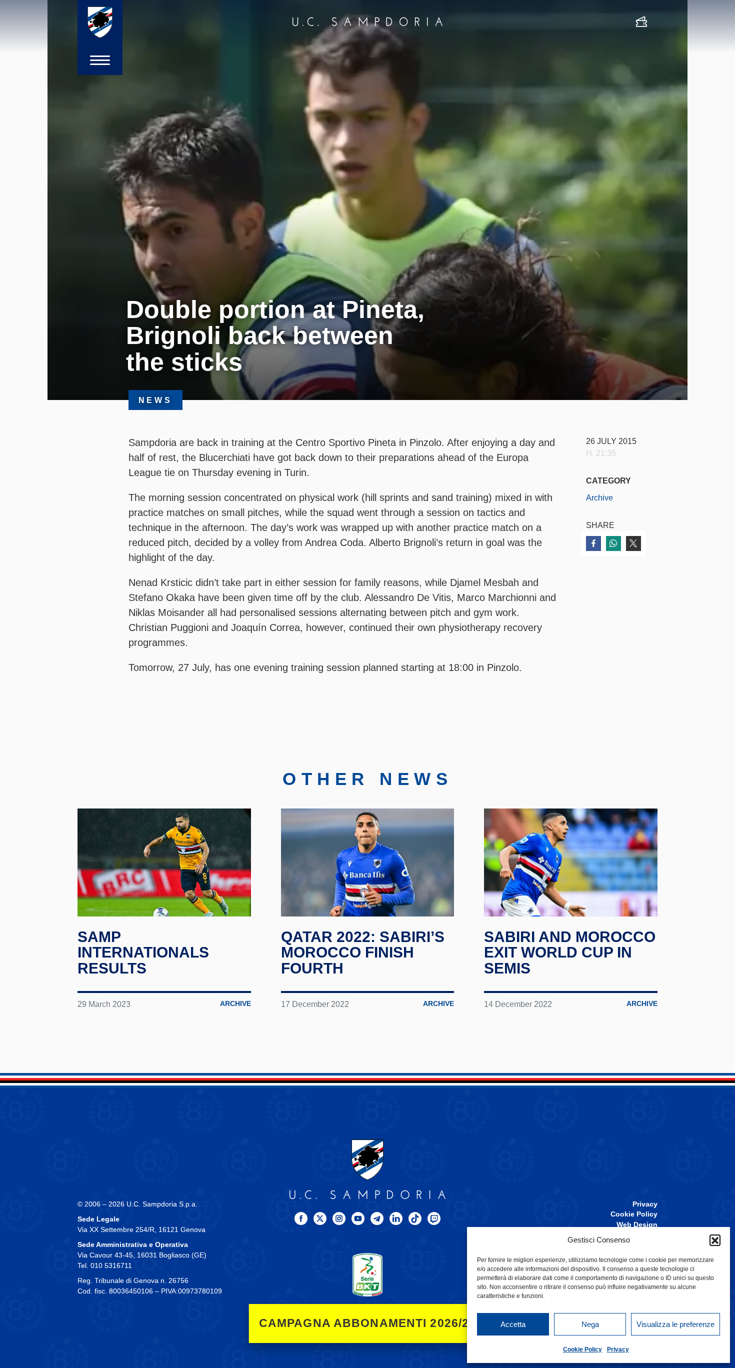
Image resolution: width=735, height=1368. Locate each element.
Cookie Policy (582, 1349)
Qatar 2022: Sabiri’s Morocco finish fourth (362, 952)
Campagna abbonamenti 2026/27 (367, 1323)
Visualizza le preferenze (675, 1324)
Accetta (513, 1324)
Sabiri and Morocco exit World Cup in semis (570, 952)
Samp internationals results (143, 952)
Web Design (637, 1224)
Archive (599, 497)
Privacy (618, 1349)
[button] (715, 1240)
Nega (590, 1324)
